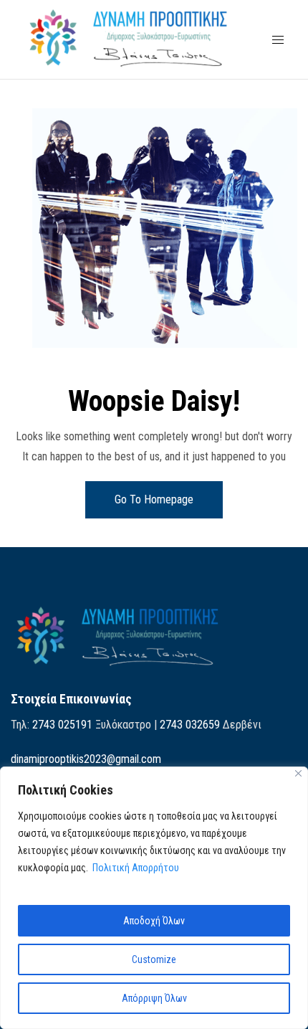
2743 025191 (62, 724)
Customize (154, 959)
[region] (154, 898)
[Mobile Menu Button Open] (278, 40)
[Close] (298, 773)
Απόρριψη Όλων (154, 998)
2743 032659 (190, 724)
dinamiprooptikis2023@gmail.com (86, 759)
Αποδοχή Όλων (154, 920)
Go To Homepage (154, 499)
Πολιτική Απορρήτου (135, 867)
